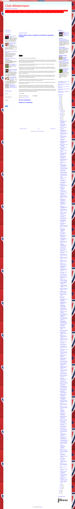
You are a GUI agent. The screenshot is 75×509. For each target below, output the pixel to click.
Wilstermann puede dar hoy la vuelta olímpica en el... (64, 451)
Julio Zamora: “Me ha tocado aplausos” (63, 218)
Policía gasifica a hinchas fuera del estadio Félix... (63, 200)
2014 (60, 491)
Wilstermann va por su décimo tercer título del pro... (63, 242)
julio (60, 117)
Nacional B (61, 38)
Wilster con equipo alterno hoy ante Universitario (63, 157)
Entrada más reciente (23, 128)
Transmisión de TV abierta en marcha (63, 264)
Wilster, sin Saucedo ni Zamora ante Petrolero (63, 355)
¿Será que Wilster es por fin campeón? (63, 426)
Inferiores (31, 12)
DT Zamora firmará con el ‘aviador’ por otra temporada (63, 475)
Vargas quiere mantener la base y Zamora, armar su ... (64, 160)
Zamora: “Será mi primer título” (62, 459)
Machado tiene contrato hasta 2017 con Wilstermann (63, 142)
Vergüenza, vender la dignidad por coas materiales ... (63, 92)
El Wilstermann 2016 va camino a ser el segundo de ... (63, 325)
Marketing (40, 12)
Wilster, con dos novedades (62, 297)
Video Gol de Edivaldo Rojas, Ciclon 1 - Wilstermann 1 (63, 417)
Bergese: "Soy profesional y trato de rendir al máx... (63, 379)
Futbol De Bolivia (62, 47)
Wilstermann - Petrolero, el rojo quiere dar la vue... (64, 258)
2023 (60, 99)
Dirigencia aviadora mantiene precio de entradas (63, 364)
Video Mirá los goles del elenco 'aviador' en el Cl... (63, 226)
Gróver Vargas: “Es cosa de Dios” (63, 180)
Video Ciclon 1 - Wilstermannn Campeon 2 (62, 411)
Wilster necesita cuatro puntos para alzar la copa (63, 431)
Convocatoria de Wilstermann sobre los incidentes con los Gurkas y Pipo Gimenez (13, 86)
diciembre (61, 110)
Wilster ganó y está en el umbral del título (63, 389)
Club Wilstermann (17, 6)
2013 (60, 493)
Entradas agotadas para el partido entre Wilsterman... (64, 315)
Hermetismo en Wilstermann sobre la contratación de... (63, 130)
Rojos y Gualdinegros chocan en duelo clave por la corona (13, 78)
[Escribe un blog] (33, 95)
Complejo (19, 10)
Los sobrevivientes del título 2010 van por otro (63, 347)
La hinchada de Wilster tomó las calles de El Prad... (63, 443)
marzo (61, 485)
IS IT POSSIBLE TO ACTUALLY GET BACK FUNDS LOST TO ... (64, 82)
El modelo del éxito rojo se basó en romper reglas (63, 175)
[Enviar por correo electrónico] (32, 95)
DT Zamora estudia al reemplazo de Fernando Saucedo (63, 437)
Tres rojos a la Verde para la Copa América (64, 275)
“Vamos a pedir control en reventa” (63, 272)
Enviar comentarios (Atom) (40, 131)
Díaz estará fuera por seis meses (63, 342)
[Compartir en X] (34, 95)
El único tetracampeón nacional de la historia (64, 168)
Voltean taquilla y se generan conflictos (63, 292)
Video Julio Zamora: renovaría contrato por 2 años (63, 137)
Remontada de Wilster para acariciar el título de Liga (64, 401)
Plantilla (45, 12)
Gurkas (7, 12)
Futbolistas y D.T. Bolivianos (64, 68)
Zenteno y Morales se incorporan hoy (63, 344)
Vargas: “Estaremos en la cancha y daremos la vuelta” (63, 352)
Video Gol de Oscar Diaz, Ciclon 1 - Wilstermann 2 (63, 414)
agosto (61, 115)
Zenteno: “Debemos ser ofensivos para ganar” (64, 361)
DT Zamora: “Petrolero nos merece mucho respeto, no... (63, 370)
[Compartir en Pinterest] (36, 95)
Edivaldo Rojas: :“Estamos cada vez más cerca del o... (63, 392)
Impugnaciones (25, 12)
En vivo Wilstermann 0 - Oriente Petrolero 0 (13, 65)
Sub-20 (53, 12)
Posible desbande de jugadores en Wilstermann (63, 122)
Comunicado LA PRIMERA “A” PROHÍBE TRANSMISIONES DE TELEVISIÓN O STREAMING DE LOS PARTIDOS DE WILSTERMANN (64, 60)
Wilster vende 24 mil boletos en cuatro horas (63, 294)
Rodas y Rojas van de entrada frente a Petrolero (63, 303)
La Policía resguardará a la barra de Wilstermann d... (63, 472)
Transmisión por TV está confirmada (63, 248)
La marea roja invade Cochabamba (63, 182)
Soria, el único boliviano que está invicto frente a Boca (13, 70)
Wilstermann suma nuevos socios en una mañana (64, 277)
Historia (15, 12)
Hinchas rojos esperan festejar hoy (63, 424)
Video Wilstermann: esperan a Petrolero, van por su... (63, 336)
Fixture (59, 10)
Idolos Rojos (20, 12)
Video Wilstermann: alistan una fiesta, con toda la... (64, 333)
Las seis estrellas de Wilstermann (63, 216)
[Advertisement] (35, 22)
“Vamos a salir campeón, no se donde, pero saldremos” (63, 446)
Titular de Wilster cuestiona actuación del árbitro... (63, 434)
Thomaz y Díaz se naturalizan (63, 139)
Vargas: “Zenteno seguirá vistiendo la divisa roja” (63, 125)
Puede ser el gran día (63, 419)
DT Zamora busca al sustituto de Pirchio (63, 373)
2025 (60, 96)
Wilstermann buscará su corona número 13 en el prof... (64, 339)
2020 (60, 103)
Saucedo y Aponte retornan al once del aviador (63, 461)
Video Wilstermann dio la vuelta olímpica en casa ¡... (63, 210)
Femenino (55, 10)
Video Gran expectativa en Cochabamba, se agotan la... (63, 318)
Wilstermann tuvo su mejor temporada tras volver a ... (64, 133)
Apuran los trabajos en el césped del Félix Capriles (63, 283)
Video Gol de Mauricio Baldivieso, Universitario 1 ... (63, 148)
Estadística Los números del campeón (62, 188)
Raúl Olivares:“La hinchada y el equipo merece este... (63, 185)
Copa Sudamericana (32, 10)
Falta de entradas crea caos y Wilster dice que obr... (63, 270)
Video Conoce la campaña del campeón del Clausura (62, 230)
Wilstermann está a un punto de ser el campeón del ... (63, 395)
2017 (60, 107)
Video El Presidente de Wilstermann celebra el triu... (63, 197)
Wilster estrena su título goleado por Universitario (63, 145)
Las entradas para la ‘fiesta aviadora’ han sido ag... (63, 309)
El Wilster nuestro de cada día (63, 178)
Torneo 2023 (57, 12)
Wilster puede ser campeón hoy (62, 454)
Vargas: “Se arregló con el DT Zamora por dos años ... (63, 376)
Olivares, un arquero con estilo (63, 128)
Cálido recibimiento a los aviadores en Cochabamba (63, 398)
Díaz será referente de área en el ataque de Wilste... (63, 289)
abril (61, 484)
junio (61, 118)
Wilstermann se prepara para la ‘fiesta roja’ (64, 331)
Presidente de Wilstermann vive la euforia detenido (63, 245)
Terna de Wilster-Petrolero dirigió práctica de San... (63, 306)
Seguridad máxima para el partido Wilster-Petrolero (64, 367)
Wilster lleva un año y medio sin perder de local (63, 261)
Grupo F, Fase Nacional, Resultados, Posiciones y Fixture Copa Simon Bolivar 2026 (64, 40)
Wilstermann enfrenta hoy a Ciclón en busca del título (63, 421)
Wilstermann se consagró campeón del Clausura (63, 236)
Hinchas (11, 12)
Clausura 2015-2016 (25, 97)
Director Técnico (39, 10)
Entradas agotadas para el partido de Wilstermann (64, 300)
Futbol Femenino (64, 10)
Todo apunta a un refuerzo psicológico (63, 429)
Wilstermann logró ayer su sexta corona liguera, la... (63, 213)
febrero (61, 487)
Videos (62, 12)
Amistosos (10, 10)
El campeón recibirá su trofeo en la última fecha (63, 481)
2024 (60, 97)
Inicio (38, 128)
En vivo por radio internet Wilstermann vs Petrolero (63, 239)
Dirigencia (45, 10)
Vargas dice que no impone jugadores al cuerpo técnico (63, 165)
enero (61, 488)
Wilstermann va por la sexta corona (63, 250)
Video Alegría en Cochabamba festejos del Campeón (64, 207)
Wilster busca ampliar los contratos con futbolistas (63, 154)
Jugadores (35, 12)
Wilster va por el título (63, 449)
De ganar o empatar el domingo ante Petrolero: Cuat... (63, 359)
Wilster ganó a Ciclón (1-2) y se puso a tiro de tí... (63, 404)
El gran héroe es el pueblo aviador (63, 170)
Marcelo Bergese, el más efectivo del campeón (63, 221)
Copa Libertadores (25, 10)
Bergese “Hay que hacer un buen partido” (63, 328)
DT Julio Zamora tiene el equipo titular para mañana (63, 286)
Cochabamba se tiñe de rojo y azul (63, 252)
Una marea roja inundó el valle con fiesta (63, 173)
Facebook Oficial (8, 31)
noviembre (62, 111)
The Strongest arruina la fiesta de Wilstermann (64, 440)
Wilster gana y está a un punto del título (64, 384)
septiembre (62, 114)
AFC (6, 10)
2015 (60, 490)
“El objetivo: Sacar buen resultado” (63, 456)
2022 (60, 100)
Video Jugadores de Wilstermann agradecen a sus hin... (63, 203)
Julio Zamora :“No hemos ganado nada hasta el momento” (63, 386)
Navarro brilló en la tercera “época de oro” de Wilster (13, 43)
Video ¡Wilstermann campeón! (63, 224)
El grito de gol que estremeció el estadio (63, 382)
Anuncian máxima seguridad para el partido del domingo (63, 321)
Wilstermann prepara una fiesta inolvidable (63, 280)
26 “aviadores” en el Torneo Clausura (63, 191)
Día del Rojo (50, 10)
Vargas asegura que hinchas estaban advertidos (63, 266)
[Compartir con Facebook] (35, 95)
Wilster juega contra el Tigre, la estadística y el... (63, 464)
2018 (60, 106)
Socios (49, 12)
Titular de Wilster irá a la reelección (64, 350)
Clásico (15, 10)
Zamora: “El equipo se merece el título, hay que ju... (63, 255)
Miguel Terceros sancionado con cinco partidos (65, 70)
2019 (60, 104)
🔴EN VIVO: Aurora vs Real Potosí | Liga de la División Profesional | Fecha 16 (66, 34)
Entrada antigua (52, 128)
